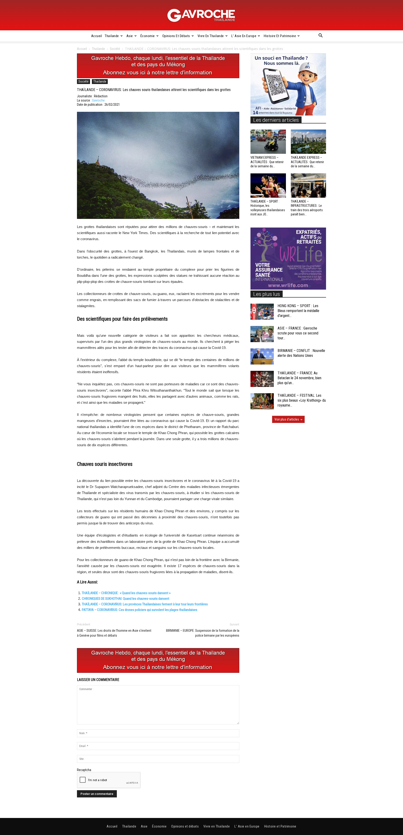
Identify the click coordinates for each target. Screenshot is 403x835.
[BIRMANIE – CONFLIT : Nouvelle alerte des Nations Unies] (262, 356)
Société (115, 49)
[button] (320, 36)
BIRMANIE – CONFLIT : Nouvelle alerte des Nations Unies (301, 353)
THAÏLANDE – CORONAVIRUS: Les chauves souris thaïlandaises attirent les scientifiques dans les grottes (154, 90)
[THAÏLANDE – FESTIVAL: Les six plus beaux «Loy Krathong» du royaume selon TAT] (262, 401)
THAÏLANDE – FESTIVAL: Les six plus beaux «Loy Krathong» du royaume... (302, 400)
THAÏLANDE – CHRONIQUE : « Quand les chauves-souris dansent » (126, 593)
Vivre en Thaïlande (211, 36)
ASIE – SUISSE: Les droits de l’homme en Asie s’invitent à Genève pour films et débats (114, 633)
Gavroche (98, 100)
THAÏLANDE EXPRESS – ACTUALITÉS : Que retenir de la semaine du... (307, 162)
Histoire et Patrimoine (280, 36)
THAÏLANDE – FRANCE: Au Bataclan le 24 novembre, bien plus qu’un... (299, 378)
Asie (129, 36)
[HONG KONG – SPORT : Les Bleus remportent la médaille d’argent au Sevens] (262, 312)
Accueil (96, 36)
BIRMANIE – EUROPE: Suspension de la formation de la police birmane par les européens (202, 633)
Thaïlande (112, 36)
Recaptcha (84, 770)
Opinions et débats (176, 36)
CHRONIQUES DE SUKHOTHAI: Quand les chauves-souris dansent (125, 598)
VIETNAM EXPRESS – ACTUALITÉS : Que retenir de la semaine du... (267, 162)
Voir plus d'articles (286, 419)
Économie (147, 36)
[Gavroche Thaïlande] (201, 15)
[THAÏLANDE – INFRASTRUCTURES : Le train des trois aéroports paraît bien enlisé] (308, 185)
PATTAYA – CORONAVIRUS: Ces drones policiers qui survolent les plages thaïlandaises (139, 610)
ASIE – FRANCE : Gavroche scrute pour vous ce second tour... (298, 333)
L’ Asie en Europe (244, 36)
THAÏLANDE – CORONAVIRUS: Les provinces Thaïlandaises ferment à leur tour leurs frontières (145, 604)
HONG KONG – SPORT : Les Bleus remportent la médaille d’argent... (298, 311)
